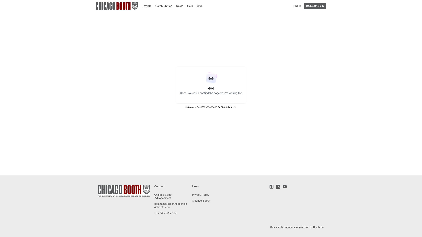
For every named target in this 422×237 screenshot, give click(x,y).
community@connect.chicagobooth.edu (170, 205)
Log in (297, 6)
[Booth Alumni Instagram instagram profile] (271, 186)
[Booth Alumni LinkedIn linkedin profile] (278, 186)
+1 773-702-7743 (165, 212)
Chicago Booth (201, 200)
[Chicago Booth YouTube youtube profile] (285, 186)
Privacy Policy (200, 194)
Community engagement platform (289, 227)
